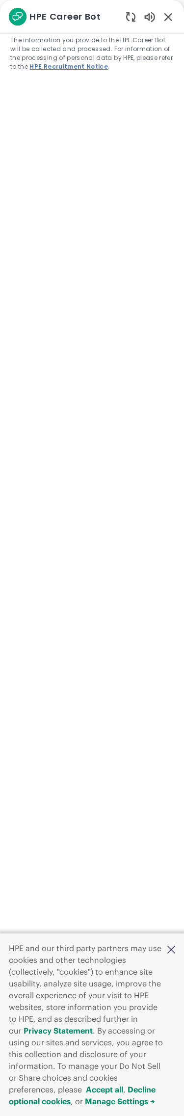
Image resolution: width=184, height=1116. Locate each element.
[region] (92, 553)
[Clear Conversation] (131, 16)
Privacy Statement (58, 1031)
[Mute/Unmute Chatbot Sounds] (149, 16)
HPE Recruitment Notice (68, 66)
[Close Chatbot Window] (168, 17)
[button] (171, 949)
